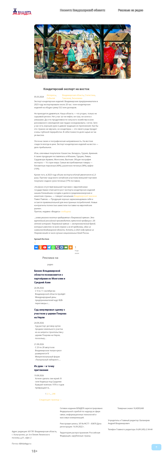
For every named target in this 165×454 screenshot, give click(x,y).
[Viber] (57, 245)
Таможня (66, 98)
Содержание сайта (20, 407)
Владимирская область (73, 95)
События (51, 98)
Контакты (16, 426)
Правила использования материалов (29, 417)
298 (53, 393)
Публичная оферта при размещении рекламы (33, 421)
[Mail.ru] (62, 245)
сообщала (65, 211)
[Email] (66, 245)
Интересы (51, 95)
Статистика (90, 95)
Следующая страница (50, 399)
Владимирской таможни (85, 196)
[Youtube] (45, 245)
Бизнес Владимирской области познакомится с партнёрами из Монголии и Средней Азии (49, 276)
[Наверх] (156, 447)
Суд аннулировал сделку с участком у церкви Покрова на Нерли (50, 313)
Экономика (77, 98)
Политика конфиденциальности (27, 412)
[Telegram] (49, 245)
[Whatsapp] (53, 245)
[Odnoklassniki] (40, 245)
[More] (70, 245)
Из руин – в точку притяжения (44, 368)
